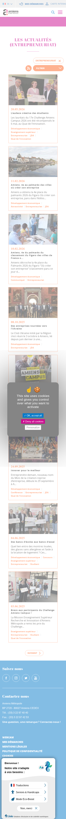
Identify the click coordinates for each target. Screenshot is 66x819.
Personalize (33, 427)
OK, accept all (34, 415)
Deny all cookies (34, 421)
